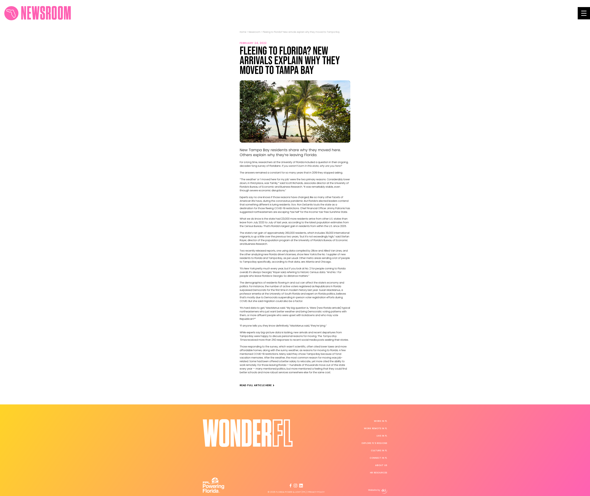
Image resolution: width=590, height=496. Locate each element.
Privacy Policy (316, 492)
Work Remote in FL (375, 428)
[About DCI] (384, 491)
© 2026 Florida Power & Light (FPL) (287, 492)
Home (243, 31)
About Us (381, 465)
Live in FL (382, 435)
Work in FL (380, 421)
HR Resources (378, 472)
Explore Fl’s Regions (374, 443)
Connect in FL (378, 457)
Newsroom (254, 31)
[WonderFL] (11, 13)
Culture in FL (379, 450)
